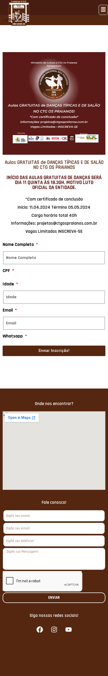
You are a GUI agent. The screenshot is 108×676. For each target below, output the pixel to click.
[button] (103, 10)
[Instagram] (54, 629)
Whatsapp (13, 336)
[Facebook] (39, 629)
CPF (7, 271)
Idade (9, 284)
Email (8, 310)
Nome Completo (19, 244)
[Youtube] (68, 629)
